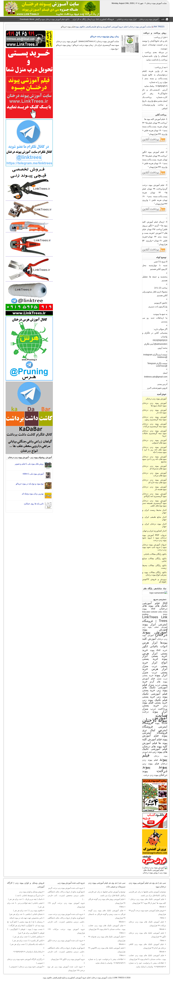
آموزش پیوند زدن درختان (156, 399)
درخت (145, 711)
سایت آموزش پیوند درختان (154, 717)
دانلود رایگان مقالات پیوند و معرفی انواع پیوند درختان (154, 573)
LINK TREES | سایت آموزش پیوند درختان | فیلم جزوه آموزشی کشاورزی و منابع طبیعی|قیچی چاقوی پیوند (83, 978)
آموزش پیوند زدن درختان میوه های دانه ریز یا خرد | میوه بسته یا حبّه (154, 449)
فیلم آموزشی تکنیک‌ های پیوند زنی (154, 750)
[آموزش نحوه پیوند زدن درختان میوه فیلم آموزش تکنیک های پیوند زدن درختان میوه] (154, 872)
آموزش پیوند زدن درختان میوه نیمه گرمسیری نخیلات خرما (154, 433)
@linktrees (162, 357)
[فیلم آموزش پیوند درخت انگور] (153, 175)
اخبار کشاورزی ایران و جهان (154, 531)
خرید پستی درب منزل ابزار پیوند (154, 672)
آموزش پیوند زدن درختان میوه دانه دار (154, 411)
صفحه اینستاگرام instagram (155, 354)
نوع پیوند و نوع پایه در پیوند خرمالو (30, 484)
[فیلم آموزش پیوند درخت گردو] (153, 212)
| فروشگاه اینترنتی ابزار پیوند (154, 622)
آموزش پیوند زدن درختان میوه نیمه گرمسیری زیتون (154, 418)
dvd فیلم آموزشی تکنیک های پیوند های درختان (154, 606)
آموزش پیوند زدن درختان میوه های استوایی (154, 441)
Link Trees (163, 619)
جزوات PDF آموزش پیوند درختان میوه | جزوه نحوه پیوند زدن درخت (154, 537)
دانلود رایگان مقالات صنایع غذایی (154, 559)
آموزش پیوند (154, 629)
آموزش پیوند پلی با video (33, 474)
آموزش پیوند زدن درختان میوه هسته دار (154, 488)
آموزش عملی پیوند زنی (154, 627)
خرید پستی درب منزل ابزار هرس (154, 665)
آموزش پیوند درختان (154, 633)
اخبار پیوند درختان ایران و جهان (154, 525)
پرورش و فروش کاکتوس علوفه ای (154, 580)
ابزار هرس (149, 642)
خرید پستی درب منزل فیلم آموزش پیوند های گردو (154, 678)
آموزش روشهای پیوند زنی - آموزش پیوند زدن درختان (30, 457)
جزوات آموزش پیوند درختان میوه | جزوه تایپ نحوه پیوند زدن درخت (154, 547)
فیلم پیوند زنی (150, 763)
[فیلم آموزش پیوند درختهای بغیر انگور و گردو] (153, 252)
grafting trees (154, 614)
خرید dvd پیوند (158, 650)
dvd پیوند (148, 608)
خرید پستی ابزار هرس (154, 651)
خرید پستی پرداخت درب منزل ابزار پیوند (154, 708)
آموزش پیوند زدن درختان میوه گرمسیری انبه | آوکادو (154, 494)
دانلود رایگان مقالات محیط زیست (154, 566)
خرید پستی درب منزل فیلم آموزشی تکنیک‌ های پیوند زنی (154, 686)
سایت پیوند (161, 723)
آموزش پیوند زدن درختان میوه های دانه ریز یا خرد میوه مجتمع (154, 459)
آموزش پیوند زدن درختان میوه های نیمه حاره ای (154, 481)
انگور (145, 646)
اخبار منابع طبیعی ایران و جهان (154, 518)
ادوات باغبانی (158, 646)
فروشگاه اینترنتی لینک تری (154, 728)
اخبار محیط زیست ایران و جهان (154, 511)
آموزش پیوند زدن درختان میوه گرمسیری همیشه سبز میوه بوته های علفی (154, 503)
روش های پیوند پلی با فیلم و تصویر (29, 464)
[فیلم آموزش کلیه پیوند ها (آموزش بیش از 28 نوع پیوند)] (153, 142)
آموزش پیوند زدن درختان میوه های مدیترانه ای (154, 467)
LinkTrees (150, 617)
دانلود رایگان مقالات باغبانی (155, 554)
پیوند (162, 766)
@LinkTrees (161, 366)
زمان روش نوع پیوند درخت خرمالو (104, 36)
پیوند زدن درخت (150, 775)
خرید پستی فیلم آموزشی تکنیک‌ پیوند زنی (154, 693)
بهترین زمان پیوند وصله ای (33, 493)
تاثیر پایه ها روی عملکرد (34, 503)
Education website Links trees (154, 612)
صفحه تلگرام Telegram (157, 363)
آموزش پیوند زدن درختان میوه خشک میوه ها (154, 404)
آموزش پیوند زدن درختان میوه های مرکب (154, 474)
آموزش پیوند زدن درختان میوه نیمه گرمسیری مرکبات (154, 425)
